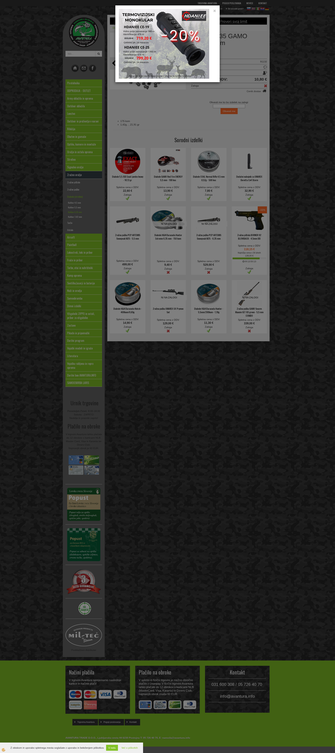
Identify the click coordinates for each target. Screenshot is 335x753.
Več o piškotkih (129, 747)
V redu (112, 747)
